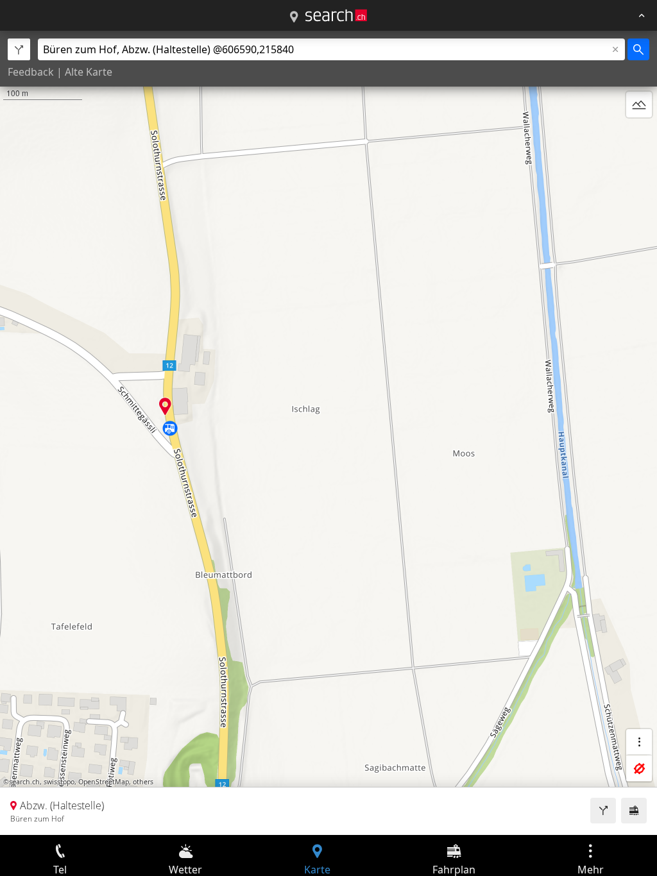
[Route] (603, 810)
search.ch (24, 781)
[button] (165, 406)
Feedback (31, 72)
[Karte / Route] (294, 17)
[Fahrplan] (634, 810)
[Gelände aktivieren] (639, 104)
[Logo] (336, 15)
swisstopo (59, 781)
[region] (328, 433)
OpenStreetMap (103, 781)
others (143, 781)
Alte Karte (88, 72)
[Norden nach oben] (639, 135)
